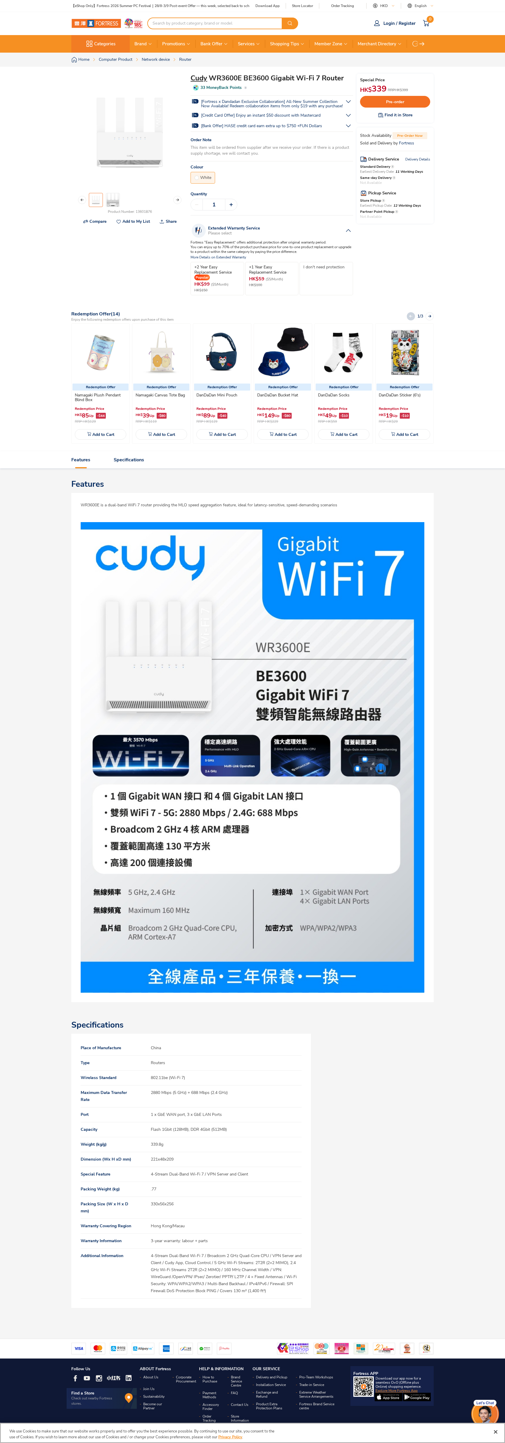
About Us (150, 1377)
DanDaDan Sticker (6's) (400, 395)
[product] (100, 352)
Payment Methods (209, 1395)
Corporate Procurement (186, 1379)
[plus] (231, 204)
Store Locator (302, 6)
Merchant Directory (377, 44)
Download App (267, 6)
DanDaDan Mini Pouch (216, 395)
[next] (422, 44)
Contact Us (239, 1404)
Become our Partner (152, 1406)
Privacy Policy (230, 1436)
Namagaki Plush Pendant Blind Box (98, 397)
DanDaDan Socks (334, 395)
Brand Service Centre (236, 1381)
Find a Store (82, 1393)
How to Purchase (210, 1379)
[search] (290, 23)
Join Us (149, 1389)
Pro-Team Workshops (316, 1377)
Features (80, 460)
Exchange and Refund (267, 1394)
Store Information (240, 1418)
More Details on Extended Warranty (218, 257)
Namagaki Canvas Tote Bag (160, 395)
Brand (140, 44)
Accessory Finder (211, 1406)
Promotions (173, 44)
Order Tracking (342, 6)
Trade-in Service (311, 1384)
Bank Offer (211, 44)
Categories (104, 44)
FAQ (234, 1393)
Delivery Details (417, 159)
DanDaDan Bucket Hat (277, 395)
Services (246, 44)
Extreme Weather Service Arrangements (316, 1394)
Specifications (129, 460)
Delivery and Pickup (271, 1377)
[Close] (495, 1431)
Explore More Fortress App (397, 1390)
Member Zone (328, 44)
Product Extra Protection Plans (269, 1406)
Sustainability (154, 1396)
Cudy (199, 78)
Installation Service (271, 1384)
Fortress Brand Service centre (316, 1406)
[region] (252, 1433)
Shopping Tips (284, 44)
